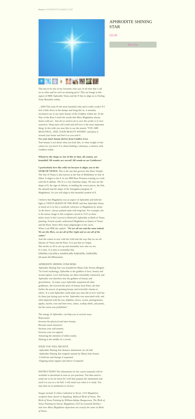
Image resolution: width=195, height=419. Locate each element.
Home (41, 9)
